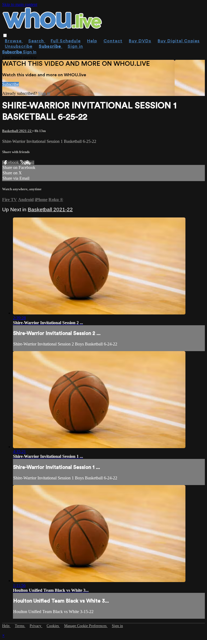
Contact (113, 41)
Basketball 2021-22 (17, 131)
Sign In (29, 52)
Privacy (36, 626)
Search (36, 41)
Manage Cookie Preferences (86, 626)
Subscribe (10, 84)
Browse (14, 41)
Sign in (75, 46)
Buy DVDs (140, 41)
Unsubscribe (18, 46)
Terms (20, 626)
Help (92, 41)
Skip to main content (19, 4)
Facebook (11, 162)
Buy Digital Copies (179, 41)
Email (29, 162)
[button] (5, 35)
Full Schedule (66, 41)
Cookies (53, 626)
